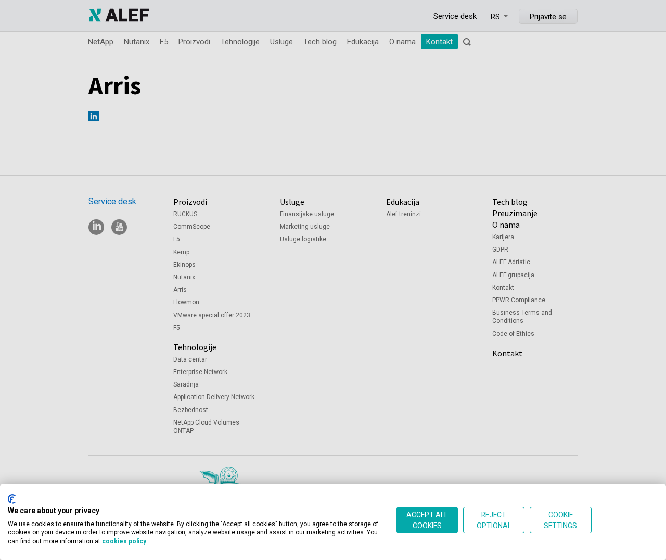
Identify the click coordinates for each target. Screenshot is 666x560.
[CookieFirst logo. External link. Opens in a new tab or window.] (12, 499)
